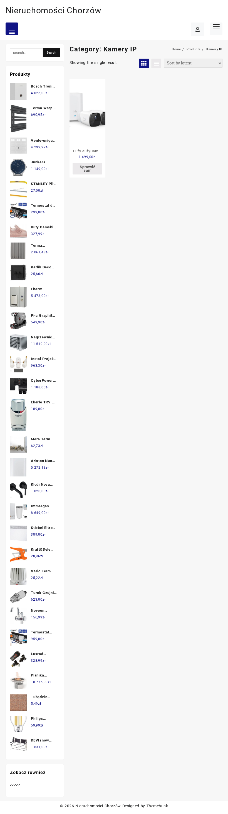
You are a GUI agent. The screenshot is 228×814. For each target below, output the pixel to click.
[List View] (156, 63)
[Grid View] (144, 63)
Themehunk (157, 806)
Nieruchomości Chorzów (53, 10)
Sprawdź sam (87, 169)
